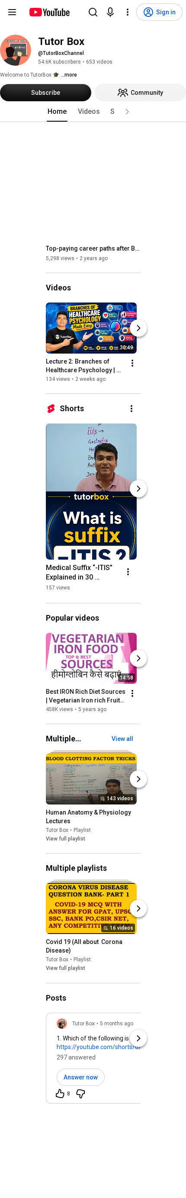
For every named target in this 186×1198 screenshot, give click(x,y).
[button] (127, 111)
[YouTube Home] (49, 12)
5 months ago (116, 1024)
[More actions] (132, 363)
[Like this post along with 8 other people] (60, 1094)
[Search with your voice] (110, 12)
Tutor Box (57, 830)
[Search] (93, 12)
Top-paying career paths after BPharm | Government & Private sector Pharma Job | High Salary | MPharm (93, 248)
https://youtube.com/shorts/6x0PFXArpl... (114, 1046)
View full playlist (65, 839)
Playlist (82, 830)
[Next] (138, 328)
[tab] (57, 111)
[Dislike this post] (80, 1094)
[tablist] (93, 111)
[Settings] (127, 12)
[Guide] (12, 12)
